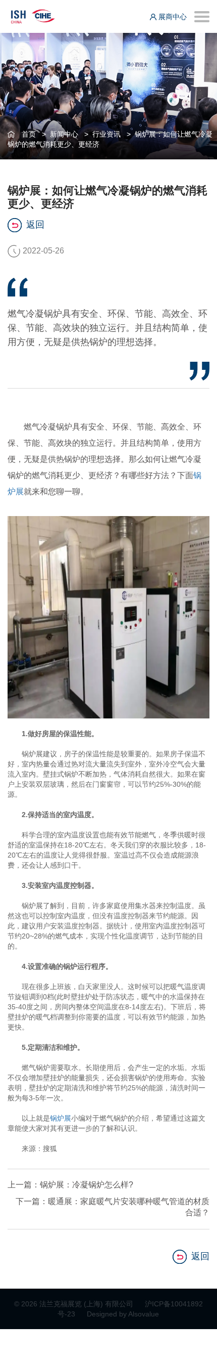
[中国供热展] (33, 15)
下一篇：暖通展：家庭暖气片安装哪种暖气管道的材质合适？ (112, 1207)
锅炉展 (60, 1118)
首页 (29, 134)
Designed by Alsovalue (123, 1314)
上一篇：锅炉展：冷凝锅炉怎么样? (70, 1184)
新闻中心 (64, 134)
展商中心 (171, 17)
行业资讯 (106, 134)
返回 (35, 225)
